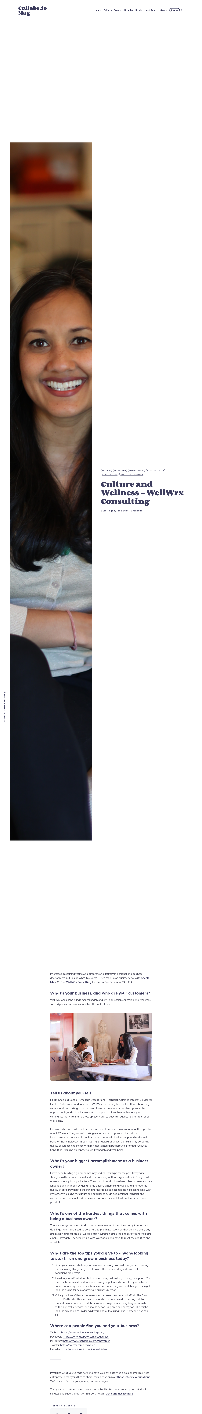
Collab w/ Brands (112, 10)
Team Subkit (123, 510)
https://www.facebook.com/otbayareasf (86, 1336)
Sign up (174, 10)
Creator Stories (136, 470)
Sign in (163, 10)
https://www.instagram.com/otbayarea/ (86, 1340)
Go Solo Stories (109, 474)
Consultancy (120, 470)
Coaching (106, 470)
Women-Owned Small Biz (132, 474)
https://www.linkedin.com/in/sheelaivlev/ (84, 1349)
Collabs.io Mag (32, 10)
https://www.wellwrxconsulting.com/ (82, 1332)
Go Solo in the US (155, 470)
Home (98, 10)
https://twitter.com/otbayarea (77, 1345)
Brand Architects (133, 10)
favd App (150, 10)
